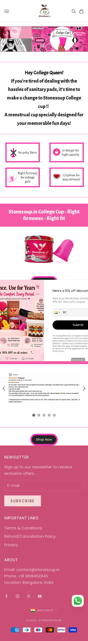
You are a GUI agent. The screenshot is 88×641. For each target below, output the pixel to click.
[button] (57, 312)
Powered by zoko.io (78, 359)
